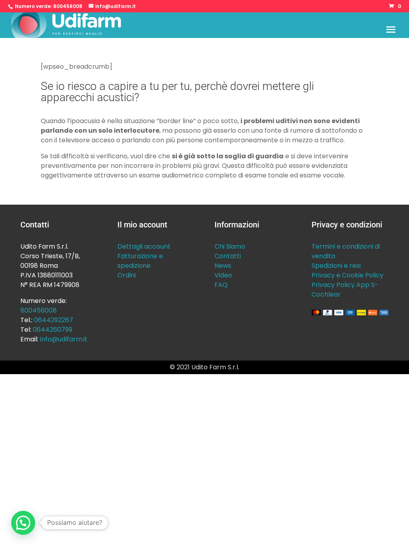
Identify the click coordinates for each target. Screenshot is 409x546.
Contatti (227, 256)
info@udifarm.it (63, 339)
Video (223, 275)
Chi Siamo (229, 246)
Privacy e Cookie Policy (347, 275)
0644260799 (52, 329)
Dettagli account (144, 246)
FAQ (221, 284)
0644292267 (53, 320)
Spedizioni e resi (336, 265)
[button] (23, 523)
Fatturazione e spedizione (140, 260)
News (222, 265)
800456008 (67, 6)
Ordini (126, 275)
